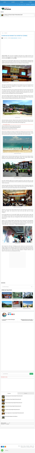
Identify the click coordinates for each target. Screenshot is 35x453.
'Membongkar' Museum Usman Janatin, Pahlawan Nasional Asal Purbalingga (27, 320)
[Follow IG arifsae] (23, 4)
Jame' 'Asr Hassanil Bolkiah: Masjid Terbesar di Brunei (27, 299)
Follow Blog (32, 4)
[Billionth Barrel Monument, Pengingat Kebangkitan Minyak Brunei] (28, 304)
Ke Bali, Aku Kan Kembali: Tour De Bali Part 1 (6, 308)
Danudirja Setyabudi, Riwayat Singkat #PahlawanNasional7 (13, 402)
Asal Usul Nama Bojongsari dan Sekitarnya (11, 416)
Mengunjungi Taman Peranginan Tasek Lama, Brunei (9, 128)
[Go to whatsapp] (2, 450)
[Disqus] (17, 334)
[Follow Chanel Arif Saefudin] (21, 4)
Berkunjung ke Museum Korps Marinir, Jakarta (16, 308)
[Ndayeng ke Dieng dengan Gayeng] (7, 295)
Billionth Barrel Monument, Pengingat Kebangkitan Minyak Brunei (11, 127)
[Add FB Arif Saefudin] (18, 4)
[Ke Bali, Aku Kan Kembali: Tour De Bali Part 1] (7, 304)
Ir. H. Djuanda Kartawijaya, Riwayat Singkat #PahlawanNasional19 (14, 14)
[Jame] (28, 295)
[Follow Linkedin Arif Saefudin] (24, 4)
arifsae (9, 312)
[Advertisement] (17, 24)
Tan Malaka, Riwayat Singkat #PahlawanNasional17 (12, 409)
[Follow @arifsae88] (19, 4)
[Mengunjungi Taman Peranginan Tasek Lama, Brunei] (17, 295)
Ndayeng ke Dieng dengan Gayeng (6, 299)
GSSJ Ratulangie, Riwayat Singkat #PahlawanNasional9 (13, 399)
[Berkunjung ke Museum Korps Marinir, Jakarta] (17, 304)
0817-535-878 (28, 4)
